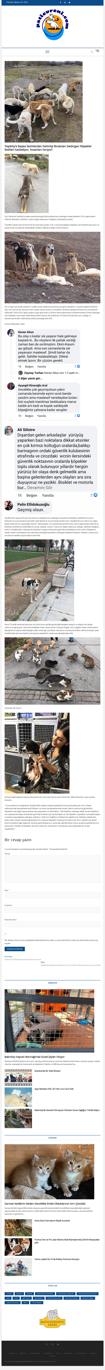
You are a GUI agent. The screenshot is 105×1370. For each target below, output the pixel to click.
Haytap (29, 1294)
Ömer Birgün (36, 1303)
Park (16, 1298)
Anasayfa (12, 1353)
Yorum (7, 853)
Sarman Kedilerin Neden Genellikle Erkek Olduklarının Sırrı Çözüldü (45, 1203)
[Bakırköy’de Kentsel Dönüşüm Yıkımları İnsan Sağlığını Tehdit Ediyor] (18, 1118)
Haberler (23, 1353)
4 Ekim (9, 1294)
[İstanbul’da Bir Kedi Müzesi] (18, 1077)
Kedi (8, 1298)
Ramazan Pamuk (71, 1298)
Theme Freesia (19, 1361)
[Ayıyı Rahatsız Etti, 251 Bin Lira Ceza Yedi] (18, 1097)
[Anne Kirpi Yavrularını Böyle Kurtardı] (18, 1227)
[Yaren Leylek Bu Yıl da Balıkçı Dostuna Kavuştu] (18, 1267)
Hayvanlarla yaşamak (66, 1294)
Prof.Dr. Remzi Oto (54, 1298)
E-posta (9, 905)
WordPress (30, 1361)
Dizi (58, 1353)
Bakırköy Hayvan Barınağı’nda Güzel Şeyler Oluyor (35, 1056)
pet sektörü (39, 1298)
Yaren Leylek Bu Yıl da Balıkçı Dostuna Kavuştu (57, 1259)
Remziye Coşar (87, 1298)
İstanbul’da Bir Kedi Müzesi (47, 1070)
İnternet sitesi (11, 919)
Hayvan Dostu (81, 1353)
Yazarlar (93, 1353)
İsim (7, 890)
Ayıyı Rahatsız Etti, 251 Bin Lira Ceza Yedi (54, 1088)
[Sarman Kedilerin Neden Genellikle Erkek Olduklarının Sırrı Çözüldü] (52, 1171)
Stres (25, 1303)
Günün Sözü (68, 1353)
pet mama (26, 1298)
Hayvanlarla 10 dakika (45, 1294)
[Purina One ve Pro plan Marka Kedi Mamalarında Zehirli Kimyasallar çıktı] (18, 1247)
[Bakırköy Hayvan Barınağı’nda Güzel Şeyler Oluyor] (52, 1021)
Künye (52, 1356)
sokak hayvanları (13, 1303)
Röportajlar (48, 1353)
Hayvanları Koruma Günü (87, 1294)
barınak (19, 1294)
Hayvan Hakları (35, 1353)
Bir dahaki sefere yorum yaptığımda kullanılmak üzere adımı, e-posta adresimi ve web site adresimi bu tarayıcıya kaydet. (51, 942)
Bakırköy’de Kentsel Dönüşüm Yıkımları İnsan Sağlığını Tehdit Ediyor (67, 1110)
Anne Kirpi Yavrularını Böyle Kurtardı (52, 1220)
